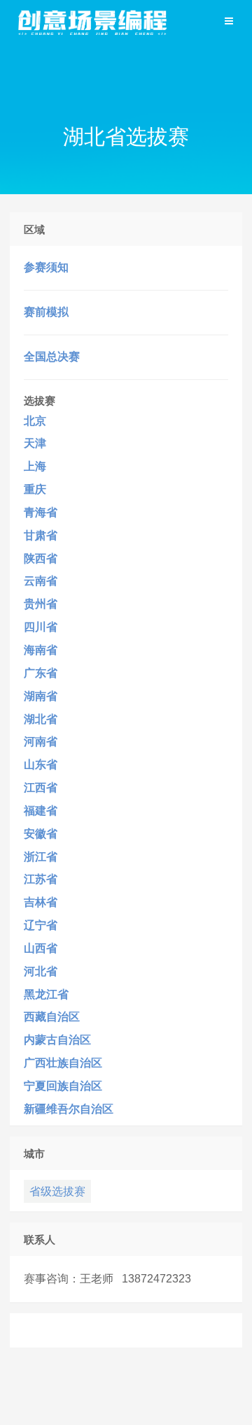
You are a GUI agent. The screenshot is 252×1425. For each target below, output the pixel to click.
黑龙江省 (46, 994)
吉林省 (40, 902)
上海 (35, 466)
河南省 (40, 741)
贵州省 (40, 604)
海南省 (40, 650)
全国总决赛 (52, 357)
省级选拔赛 (57, 1191)
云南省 (40, 581)
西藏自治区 (52, 1017)
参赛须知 (46, 267)
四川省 (40, 627)
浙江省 (40, 857)
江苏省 (40, 879)
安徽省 (40, 834)
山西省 (40, 948)
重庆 (35, 489)
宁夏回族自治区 (63, 1086)
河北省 (40, 971)
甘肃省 (40, 535)
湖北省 (40, 719)
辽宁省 (40, 925)
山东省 (40, 764)
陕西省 (40, 558)
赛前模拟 (46, 312)
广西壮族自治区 (63, 1063)
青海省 (40, 512)
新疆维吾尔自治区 (68, 1109)
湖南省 (40, 696)
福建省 (40, 811)
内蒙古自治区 (57, 1040)
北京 (35, 421)
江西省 (40, 788)
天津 (35, 443)
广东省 (40, 673)
